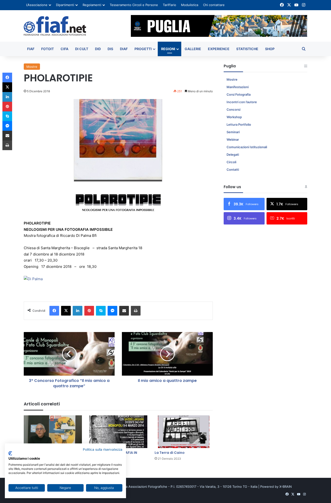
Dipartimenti (65, 5)
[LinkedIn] (77, 311)
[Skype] (101, 311)
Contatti (233, 169)
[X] (66, 311)
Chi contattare (214, 5)
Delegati (233, 154)
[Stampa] (136, 311)
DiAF (124, 49)
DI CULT (81, 49)
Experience (218, 49)
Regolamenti (92, 5)
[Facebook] (54, 311)
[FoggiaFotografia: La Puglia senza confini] (53, 431)
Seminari (233, 132)
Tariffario (169, 5)
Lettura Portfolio (239, 124)
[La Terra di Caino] (184, 431)
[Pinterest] (89, 311)
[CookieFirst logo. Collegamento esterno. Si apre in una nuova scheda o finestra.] (10, 453)
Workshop (234, 117)
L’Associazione (36, 5)
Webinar (233, 139)
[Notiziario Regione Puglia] (55, 26)
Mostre (31, 67)
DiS (110, 49)
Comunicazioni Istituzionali (247, 147)
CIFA (64, 49)
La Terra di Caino (170, 452)
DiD (98, 49)
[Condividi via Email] (124, 311)
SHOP (270, 49)
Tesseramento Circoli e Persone (134, 5)
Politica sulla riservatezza (102, 449)
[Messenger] (112, 311)
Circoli (231, 162)
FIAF (30, 49)
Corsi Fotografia (239, 94)
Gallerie (193, 49)
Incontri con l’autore (242, 102)
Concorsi (233, 109)
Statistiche (247, 49)
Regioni (168, 49)
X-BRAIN (285, 486)
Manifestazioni (238, 87)
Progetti (143, 49)
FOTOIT (47, 49)
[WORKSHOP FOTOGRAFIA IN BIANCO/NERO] (118, 431)
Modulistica (189, 5)
